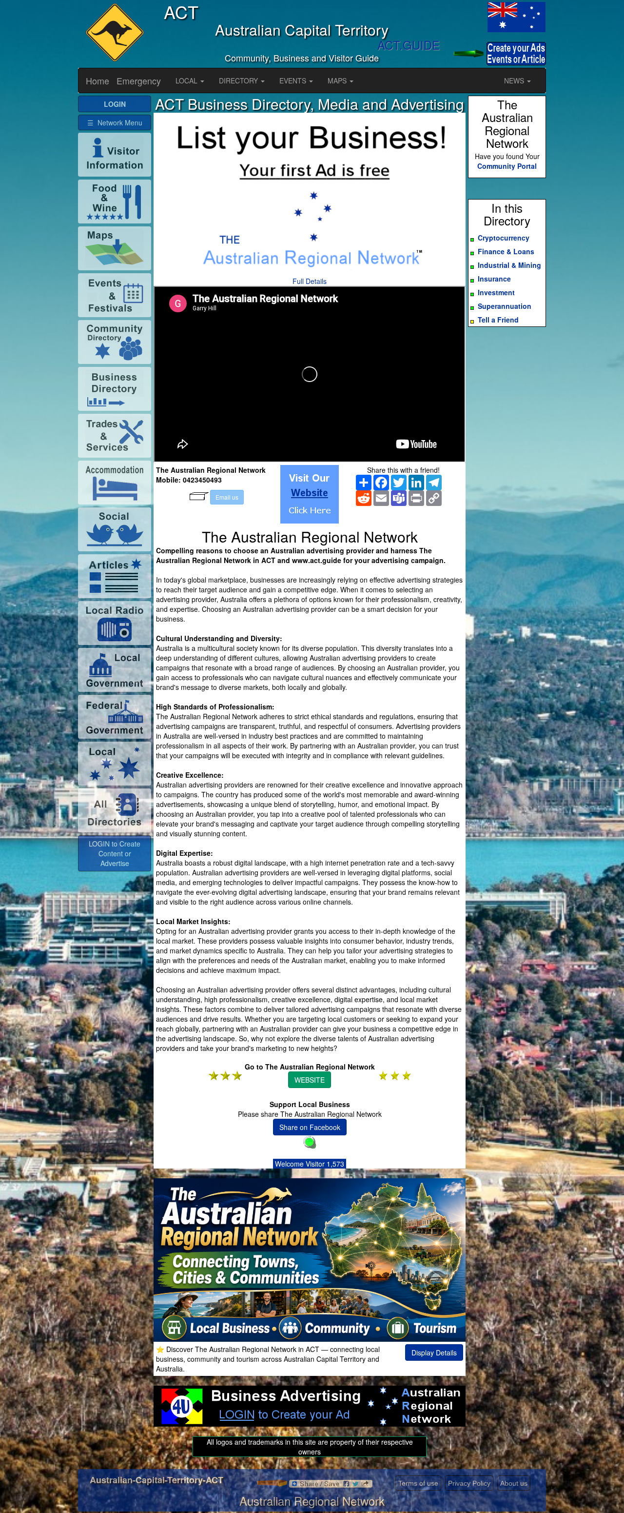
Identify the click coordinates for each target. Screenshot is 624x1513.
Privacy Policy (469, 1483)
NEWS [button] (515, 80)
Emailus (226, 497)
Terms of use (418, 1483)
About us (513, 1483)
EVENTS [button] (293, 80)
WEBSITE (309, 1080)
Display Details (434, 1352)
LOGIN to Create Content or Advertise (114, 853)
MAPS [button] (338, 80)
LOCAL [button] (187, 80)
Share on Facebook (309, 1127)
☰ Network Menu (114, 122)
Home (97, 80)
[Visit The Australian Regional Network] (309, 494)
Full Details (309, 281)
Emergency (139, 80)
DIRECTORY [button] (239, 80)
